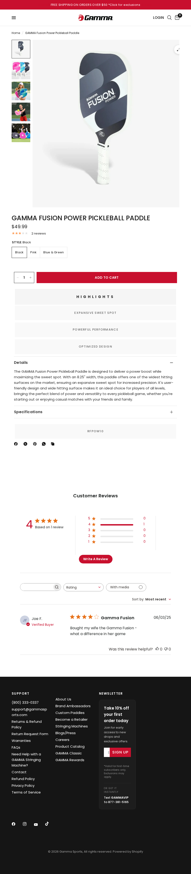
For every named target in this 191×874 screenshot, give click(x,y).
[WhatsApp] (45, 444)
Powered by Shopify (128, 851)
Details (21, 362)
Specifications (28, 412)
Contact (19, 772)
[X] (26, 444)
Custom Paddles (70, 712)
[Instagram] (28, 824)
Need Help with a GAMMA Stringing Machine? (26, 760)
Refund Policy (23, 778)
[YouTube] (39, 824)
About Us (63, 699)
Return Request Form (30, 733)
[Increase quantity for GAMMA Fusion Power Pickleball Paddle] (30, 277)
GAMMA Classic (68, 753)
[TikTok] (50, 824)
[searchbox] (36, 587)
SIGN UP (120, 752)
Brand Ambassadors (73, 705)
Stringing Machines (71, 726)
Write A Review (95, 559)
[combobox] (83, 587)
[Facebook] (17, 444)
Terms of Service (26, 792)
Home (16, 33)
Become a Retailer (71, 719)
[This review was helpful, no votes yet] (157, 649)
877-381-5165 (118, 802)
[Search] (169, 18)
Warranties (21, 740)
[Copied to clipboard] (53, 444)
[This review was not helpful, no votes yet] (165, 649)
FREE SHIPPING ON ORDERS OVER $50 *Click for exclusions (95, 5)
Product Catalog (70, 746)
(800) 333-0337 (25, 702)
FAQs (16, 747)
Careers (62, 739)
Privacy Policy (23, 785)
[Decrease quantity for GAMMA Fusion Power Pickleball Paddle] (17, 277)
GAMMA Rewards (69, 759)
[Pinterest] (36, 444)
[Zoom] (178, 49)
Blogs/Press (65, 732)
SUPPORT (21, 693)
